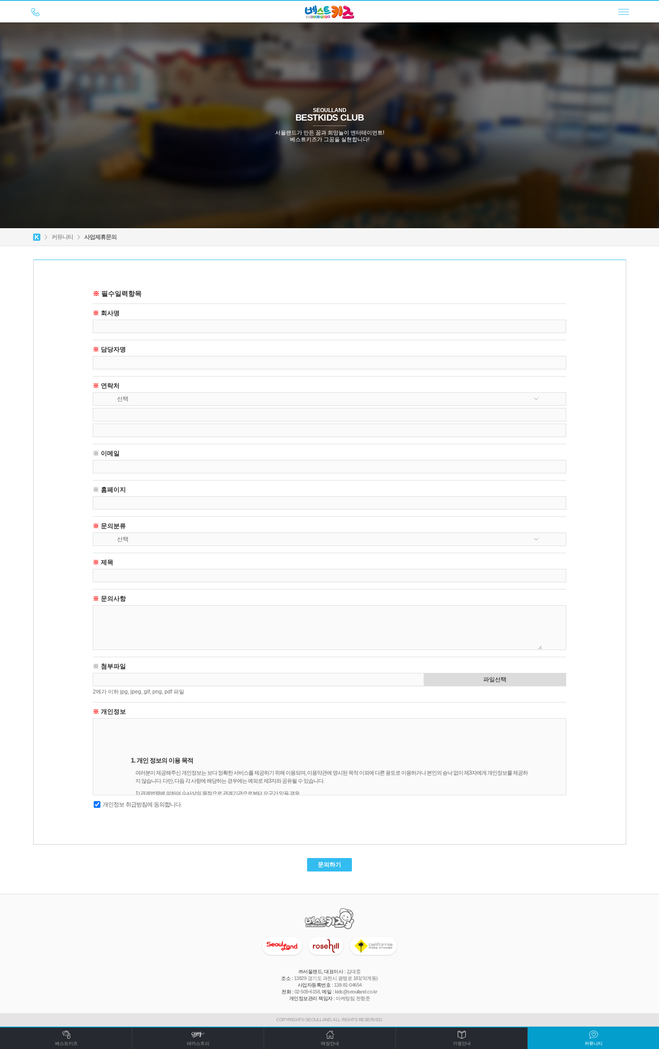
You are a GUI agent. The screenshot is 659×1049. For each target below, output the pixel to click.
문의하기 (329, 864)
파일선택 (495, 679)
